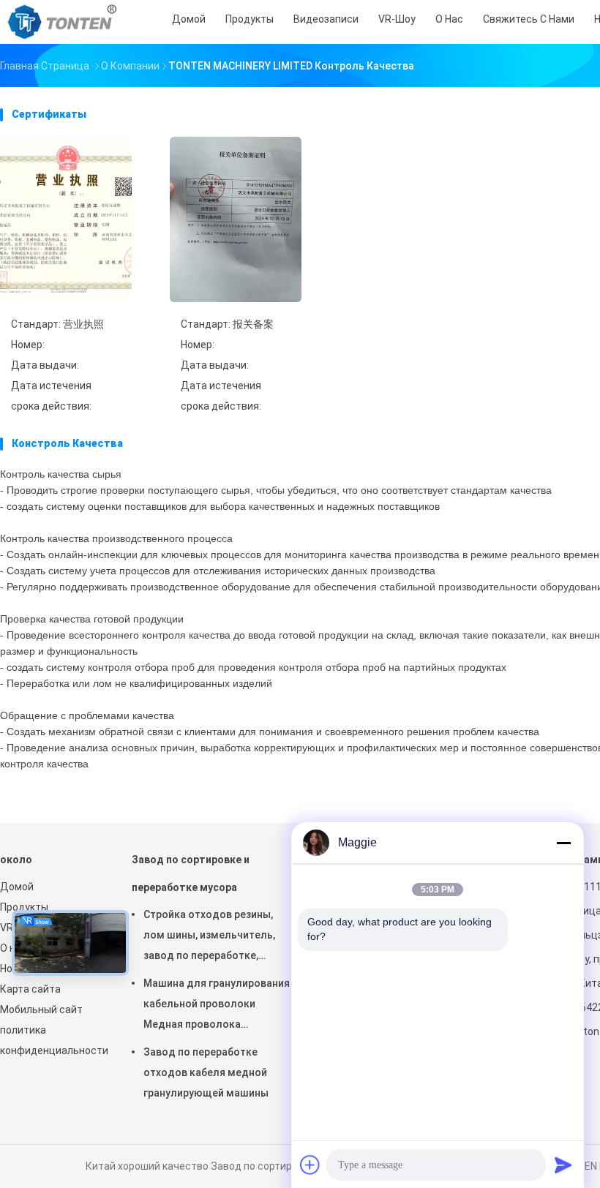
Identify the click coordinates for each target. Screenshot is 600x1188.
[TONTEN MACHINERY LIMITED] (64, 22)
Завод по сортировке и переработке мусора (191, 873)
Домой (17, 886)
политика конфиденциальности (51, 1040)
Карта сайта (30, 989)
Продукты (24, 907)
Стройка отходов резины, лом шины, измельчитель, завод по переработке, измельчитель (209, 937)
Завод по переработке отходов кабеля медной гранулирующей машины (206, 1072)
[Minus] (563, 842)
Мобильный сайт (41, 1009)
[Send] (563, 1164)
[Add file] (310, 1164)
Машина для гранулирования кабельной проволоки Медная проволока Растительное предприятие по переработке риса (216, 1005)
